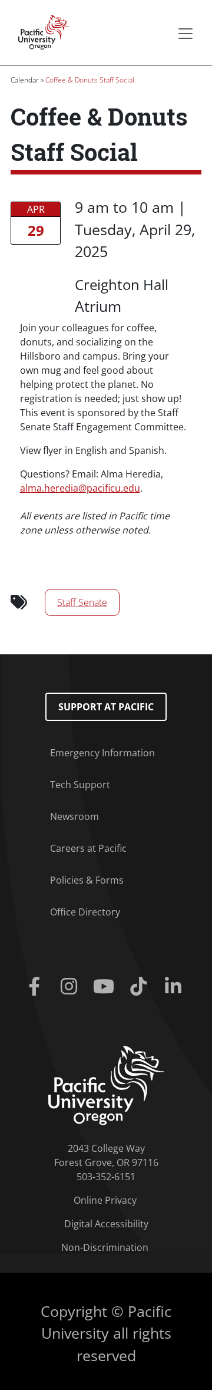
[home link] (106, 1084)
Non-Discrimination (104, 1247)
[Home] (40, 31)
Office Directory (85, 911)
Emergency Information (102, 752)
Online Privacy (105, 1200)
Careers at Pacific (88, 848)
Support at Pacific (106, 706)
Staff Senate (82, 602)
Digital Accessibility (106, 1223)
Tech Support (80, 784)
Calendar (25, 80)
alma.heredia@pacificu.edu (80, 488)
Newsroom (74, 816)
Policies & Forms (87, 880)
